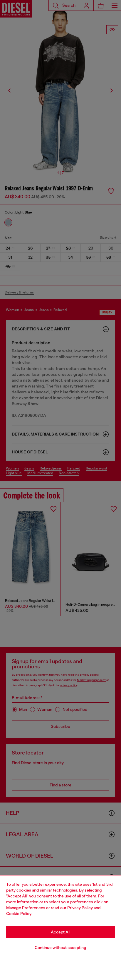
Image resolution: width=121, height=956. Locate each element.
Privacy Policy (80, 907)
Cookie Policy (18, 913)
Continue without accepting (60, 947)
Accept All (60, 932)
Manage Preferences (25, 907)
